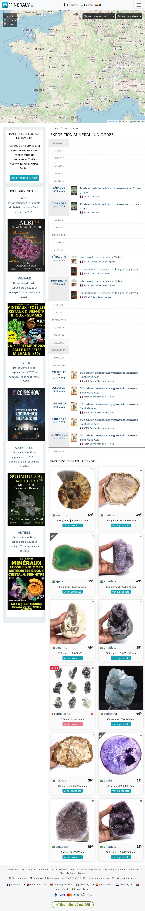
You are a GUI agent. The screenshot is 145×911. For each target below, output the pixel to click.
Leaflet (111, 121)
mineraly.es (106, 884)
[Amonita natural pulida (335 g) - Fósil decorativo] (72, 621)
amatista (109, 581)
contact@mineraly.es (97, 878)
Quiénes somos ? (68, 869)
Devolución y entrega (91, 869)
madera (109, 515)
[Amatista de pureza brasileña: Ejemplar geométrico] (121, 621)
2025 (66, 128)
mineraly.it (85, 884)
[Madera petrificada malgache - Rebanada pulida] (121, 489)
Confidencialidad (48, 869)
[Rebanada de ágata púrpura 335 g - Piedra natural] (121, 754)
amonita (61, 515)
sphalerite (62, 713)
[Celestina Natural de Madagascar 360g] (121, 687)
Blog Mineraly (19, 878)
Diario (56, 128)
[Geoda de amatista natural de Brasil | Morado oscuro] (121, 555)
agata (59, 581)
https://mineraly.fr (126, 878)
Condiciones (12, 869)
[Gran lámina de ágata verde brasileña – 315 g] (72, 555)
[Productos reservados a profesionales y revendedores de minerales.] (92, 713)
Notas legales (29, 869)
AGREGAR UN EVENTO (24, 178)
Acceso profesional (115, 869)
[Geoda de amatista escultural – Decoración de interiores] (121, 820)
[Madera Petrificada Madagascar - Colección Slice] (72, 754)
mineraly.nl (126, 884)
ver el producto (72, 525)
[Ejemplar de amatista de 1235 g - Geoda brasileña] (72, 820)
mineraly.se (82, 889)
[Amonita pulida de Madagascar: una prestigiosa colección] (72, 489)
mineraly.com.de (62, 884)
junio (75, 128)
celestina (110, 713)
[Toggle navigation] (138, 5)
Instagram (53, 878)
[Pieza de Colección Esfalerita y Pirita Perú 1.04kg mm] (72, 687)
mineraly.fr (16, 884)
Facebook (37, 878)
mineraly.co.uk (38, 884)
